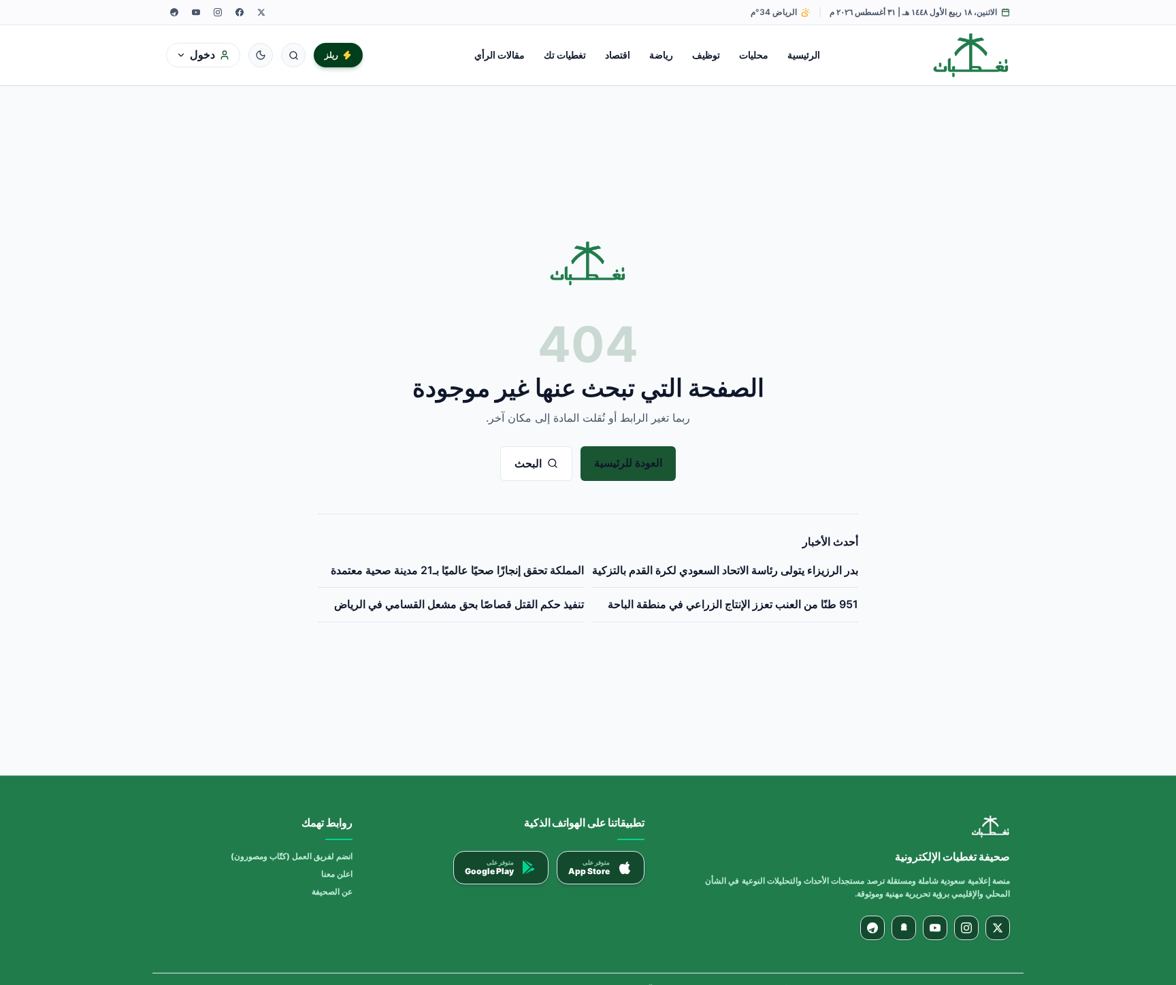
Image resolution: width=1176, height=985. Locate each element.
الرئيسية (803, 55)
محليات (753, 55)
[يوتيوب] (196, 12)
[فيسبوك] (239, 12)
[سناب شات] (904, 928)
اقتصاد (617, 55)
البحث (528, 463)
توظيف (706, 55)
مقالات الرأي (499, 55)
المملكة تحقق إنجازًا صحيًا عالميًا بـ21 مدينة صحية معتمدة (457, 570)
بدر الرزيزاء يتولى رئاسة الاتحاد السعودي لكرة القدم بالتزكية (725, 570)
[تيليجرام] (174, 12)
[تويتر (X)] (261, 12)
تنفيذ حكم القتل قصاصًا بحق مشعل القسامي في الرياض (459, 604)
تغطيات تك (565, 55)
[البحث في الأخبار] (293, 55)
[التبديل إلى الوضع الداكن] (260, 55)
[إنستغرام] (218, 12)
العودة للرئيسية (628, 462)
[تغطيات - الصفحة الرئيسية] (971, 55)
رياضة (661, 55)
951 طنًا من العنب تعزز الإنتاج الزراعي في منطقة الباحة (733, 604)
